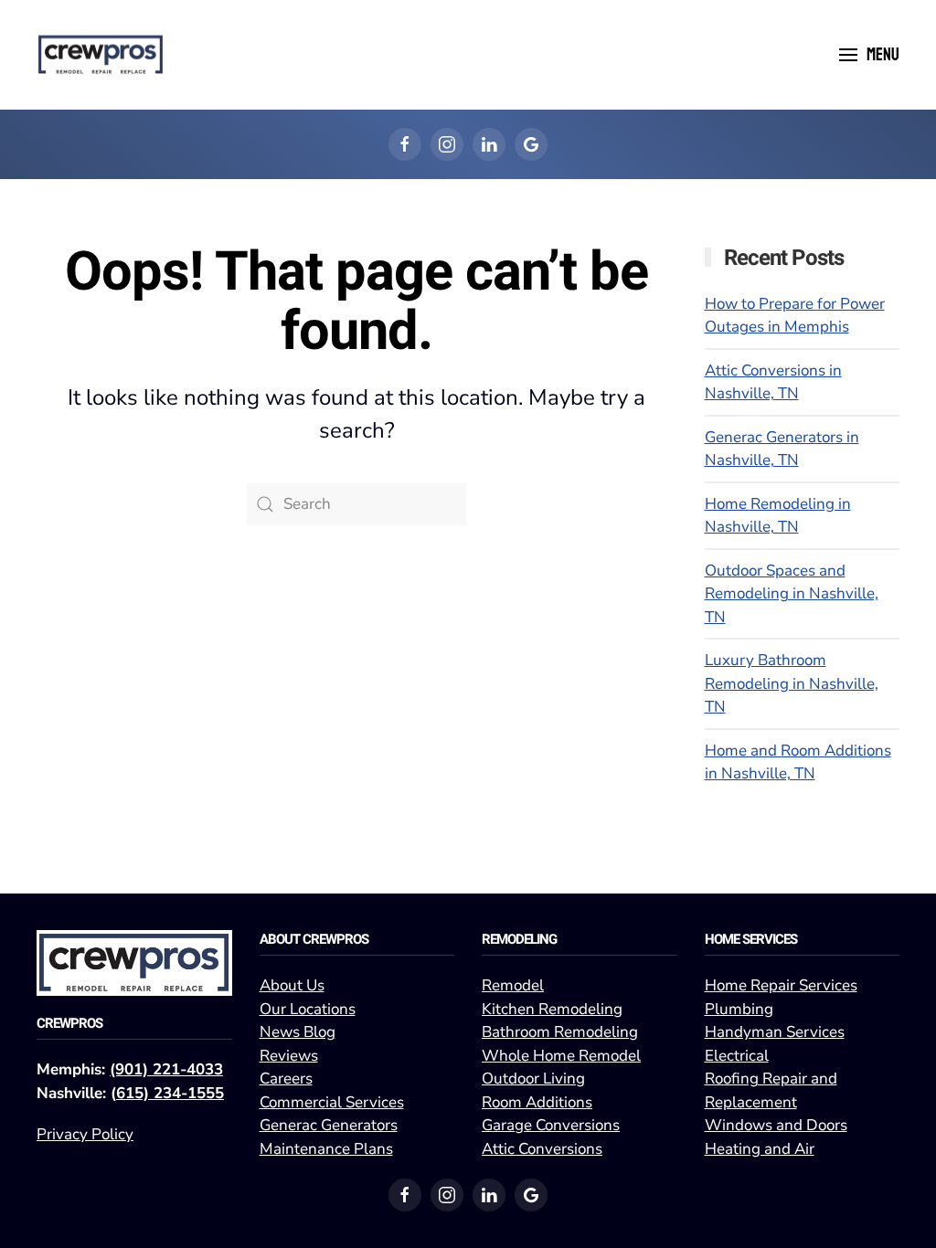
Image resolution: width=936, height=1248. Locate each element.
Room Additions (537, 1102)
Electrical (737, 1055)
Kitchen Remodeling (552, 1009)
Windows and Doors (776, 1125)
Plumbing (739, 1009)
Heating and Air (759, 1148)
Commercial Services (332, 1102)
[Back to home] (101, 54)
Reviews (289, 1055)
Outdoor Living (533, 1078)
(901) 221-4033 (166, 1069)
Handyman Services (775, 1031)
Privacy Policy (85, 1134)
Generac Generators (329, 1125)
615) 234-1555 (170, 1093)
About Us (292, 985)
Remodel (513, 985)
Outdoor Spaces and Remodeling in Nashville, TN (791, 594)
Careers (286, 1078)
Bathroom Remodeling (560, 1031)
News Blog (297, 1031)
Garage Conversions (551, 1125)
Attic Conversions (542, 1148)
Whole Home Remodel (561, 1055)
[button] (869, 54)
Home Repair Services (781, 985)
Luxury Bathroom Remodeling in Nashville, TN (791, 683)
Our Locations (308, 1009)
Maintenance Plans (326, 1148)
